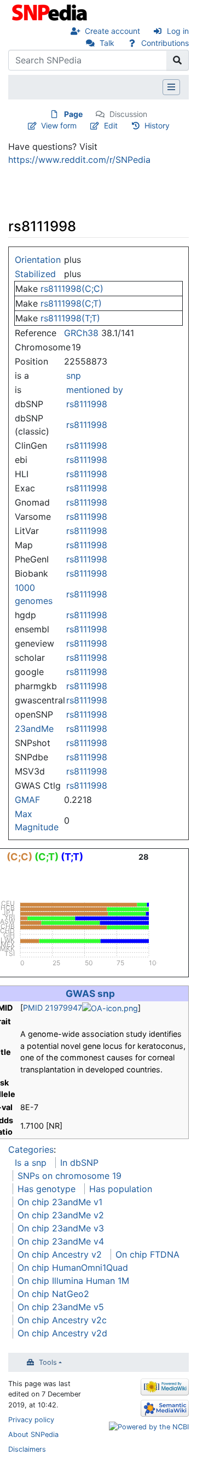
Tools (48, 1362)
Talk (107, 43)
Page (73, 114)
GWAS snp (90, 993)
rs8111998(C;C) (71, 288)
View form (59, 125)
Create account (112, 31)
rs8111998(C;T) (71, 303)
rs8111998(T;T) (70, 318)
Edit (111, 125)
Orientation (38, 259)
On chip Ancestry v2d (62, 1333)
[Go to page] (177, 60)
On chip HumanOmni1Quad (73, 1267)
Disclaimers (27, 1449)
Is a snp (31, 1162)
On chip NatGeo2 (53, 1293)
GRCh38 (81, 332)
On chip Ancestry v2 (60, 1254)
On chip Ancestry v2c (62, 1320)
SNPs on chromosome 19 (69, 1175)
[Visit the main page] (50, 11)
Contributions (165, 43)
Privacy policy (31, 1420)
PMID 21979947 (52, 1007)
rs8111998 (86, 403)
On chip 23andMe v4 (61, 1241)
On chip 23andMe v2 (61, 1215)
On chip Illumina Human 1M (73, 1280)
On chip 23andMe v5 (61, 1306)
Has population (120, 1188)
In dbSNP (79, 1162)
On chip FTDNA (147, 1254)
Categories (31, 1149)
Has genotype (47, 1188)
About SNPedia (33, 1434)
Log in (178, 31)
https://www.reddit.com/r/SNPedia (79, 159)
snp (73, 375)
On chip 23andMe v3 (61, 1228)
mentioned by (94, 389)
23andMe (34, 728)
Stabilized (35, 273)
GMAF (27, 799)
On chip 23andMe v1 (60, 1201)
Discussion (128, 114)
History (157, 125)
